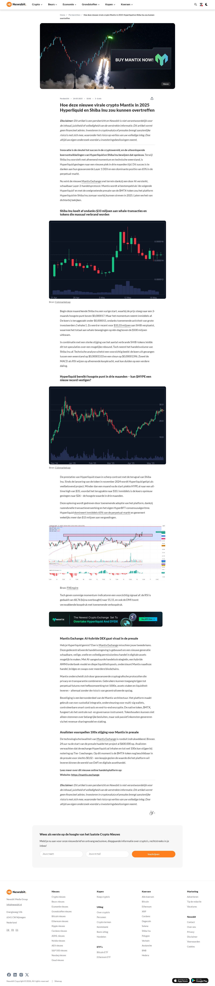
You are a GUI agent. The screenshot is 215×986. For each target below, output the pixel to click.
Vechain (145, 940)
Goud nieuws (58, 960)
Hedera (145, 955)
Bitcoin (145, 902)
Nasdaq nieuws (59, 955)
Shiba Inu (146, 931)
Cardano (146, 916)
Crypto (36, 4)
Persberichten (74, 15)
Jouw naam (48, 853)
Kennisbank (102, 927)
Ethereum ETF (104, 957)
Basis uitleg (102, 932)
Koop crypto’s (103, 897)
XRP (144, 911)
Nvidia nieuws (58, 940)
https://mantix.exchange (85, 774)
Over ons (191, 927)
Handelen (101, 937)
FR (12, 930)
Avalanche (147, 945)
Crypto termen (104, 922)
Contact (191, 922)
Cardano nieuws (59, 931)
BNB (144, 950)
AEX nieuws (57, 945)
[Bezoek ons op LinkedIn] (15, 975)
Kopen (109, 4)
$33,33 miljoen (122, 325)
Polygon (146, 936)
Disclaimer (192, 937)
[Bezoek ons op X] (27, 975)
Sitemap (58, 981)
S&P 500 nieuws (59, 950)
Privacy (190, 932)
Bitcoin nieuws (59, 916)
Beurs (51, 4)
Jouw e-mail (95, 853)
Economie (68, 4)
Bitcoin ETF (102, 952)
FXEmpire (72, 587)
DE (8, 930)
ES (17, 930)
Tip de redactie (194, 902)
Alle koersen (148, 897)
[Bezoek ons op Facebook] (9, 975)
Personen (101, 917)
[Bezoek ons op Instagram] (21, 975)
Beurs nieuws (58, 902)
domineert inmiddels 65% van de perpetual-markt (102, 512)
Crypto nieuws (59, 897)
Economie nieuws (60, 906)
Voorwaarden (193, 941)
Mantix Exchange (91, 181)
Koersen (125, 4)
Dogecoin (146, 921)
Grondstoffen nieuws (62, 911)
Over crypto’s (103, 912)
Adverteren (192, 897)
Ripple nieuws (58, 926)
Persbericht (64, 98)
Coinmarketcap (62, 302)
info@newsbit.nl (14, 904)
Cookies (191, 946)
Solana (145, 926)
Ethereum (146, 906)
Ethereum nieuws (60, 921)
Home (62, 15)
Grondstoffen (89, 4)
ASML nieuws (58, 936)
